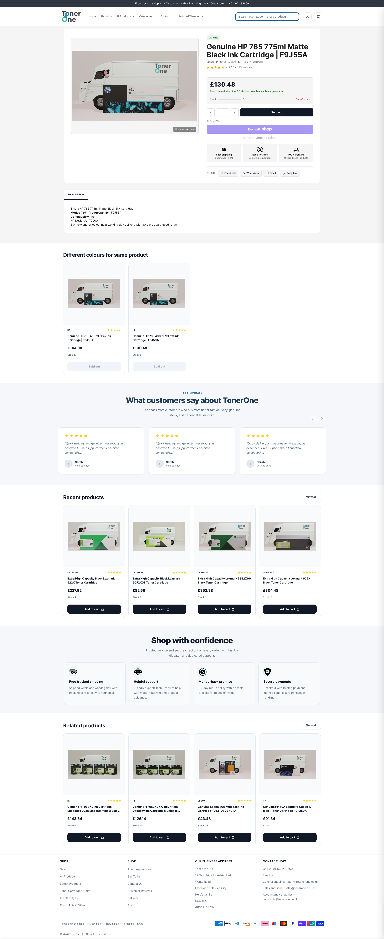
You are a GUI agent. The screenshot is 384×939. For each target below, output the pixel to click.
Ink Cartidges (69, 898)
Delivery (133, 898)
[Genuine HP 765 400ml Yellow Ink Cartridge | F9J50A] (159, 294)
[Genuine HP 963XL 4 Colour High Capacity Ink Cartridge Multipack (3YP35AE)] (159, 764)
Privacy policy (95, 923)
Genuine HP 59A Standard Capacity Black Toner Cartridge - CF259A (287, 808)
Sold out (277, 112)
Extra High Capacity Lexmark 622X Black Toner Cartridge (286, 580)
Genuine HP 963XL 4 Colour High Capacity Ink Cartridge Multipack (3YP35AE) (155, 809)
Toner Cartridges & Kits (75, 891)
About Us (106, 16)
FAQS (140, 923)
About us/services (139, 869)
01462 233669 (283, 868)
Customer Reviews (140, 891)
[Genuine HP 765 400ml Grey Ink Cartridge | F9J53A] (94, 294)
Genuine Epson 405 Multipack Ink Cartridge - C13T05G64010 (221, 808)
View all (311, 497)
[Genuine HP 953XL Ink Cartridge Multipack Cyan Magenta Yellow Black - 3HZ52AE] (94, 764)
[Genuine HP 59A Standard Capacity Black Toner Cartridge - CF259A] (290, 764)
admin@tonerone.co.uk (303, 881)
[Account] (307, 16)
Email (273, 173)
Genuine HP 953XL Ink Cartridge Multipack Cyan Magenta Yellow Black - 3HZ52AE (94, 809)
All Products (124, 16)
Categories (145, 16)
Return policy (113, 923)
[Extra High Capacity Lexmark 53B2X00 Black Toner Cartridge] (224, 536)
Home (92, 16)
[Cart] (318, 16)
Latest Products (70, 883)
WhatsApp (252, 173)
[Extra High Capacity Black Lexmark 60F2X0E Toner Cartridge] (159, 536)
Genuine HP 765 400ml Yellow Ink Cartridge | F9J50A (156, 338)
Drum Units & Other (72, 905)
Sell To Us (134, 876)
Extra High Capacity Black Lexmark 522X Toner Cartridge (91, 580)
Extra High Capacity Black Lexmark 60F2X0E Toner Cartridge (156, 580)
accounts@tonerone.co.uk (281, 899)
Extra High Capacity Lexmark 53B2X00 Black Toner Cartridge (224, 580)
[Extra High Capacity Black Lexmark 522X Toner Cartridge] (94, 536)
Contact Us (167, 16)
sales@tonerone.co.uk (299, 888)
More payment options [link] (260, 138)
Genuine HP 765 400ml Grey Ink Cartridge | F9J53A (89, 338)
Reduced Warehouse (190, 16)
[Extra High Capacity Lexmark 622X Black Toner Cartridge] (290, 536)
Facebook (230, 173)
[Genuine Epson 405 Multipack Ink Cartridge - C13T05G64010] (224, 764)
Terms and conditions (72, 923)
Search (64, 869)
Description (76, 194)
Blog (130, 905)
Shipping (129, 923)
